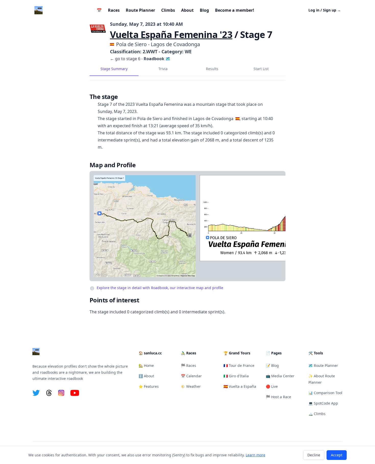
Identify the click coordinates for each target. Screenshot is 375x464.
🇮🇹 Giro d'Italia (236, 375)
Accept (336, 455)
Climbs (168, 10)
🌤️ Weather (191, 386)
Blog (204, 10)
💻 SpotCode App (323, 403)
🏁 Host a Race (278, 396)
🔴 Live (272, 386)
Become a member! (234, 10)
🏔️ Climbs (317, 413)
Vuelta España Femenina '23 (171, 34)
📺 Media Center (280, 375)
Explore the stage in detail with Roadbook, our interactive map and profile (160, 287)
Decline (313, 455)
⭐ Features (149, 386)
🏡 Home (146, 365)
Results (212, 68)
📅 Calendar (191, 375)
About (187, 10)
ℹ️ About (146, 375)
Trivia (163, 68)
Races (114, 10)
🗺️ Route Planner (323, 365)
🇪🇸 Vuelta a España (239, 386)
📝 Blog (272, 365)
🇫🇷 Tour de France (238, 365)
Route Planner (140, 10)
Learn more (255, 455)
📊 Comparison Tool (325, 392)
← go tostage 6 (125, 58)
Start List (261, 68)
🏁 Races (188, 365)
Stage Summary (114, 68)
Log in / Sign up (324, 10)
